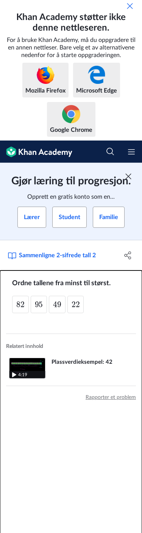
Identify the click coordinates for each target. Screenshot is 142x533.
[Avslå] (130, 6)
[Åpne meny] (131, 151)
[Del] (128, 255)
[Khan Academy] (36, 151)
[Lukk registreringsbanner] (128, 176)
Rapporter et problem (111, 397)
